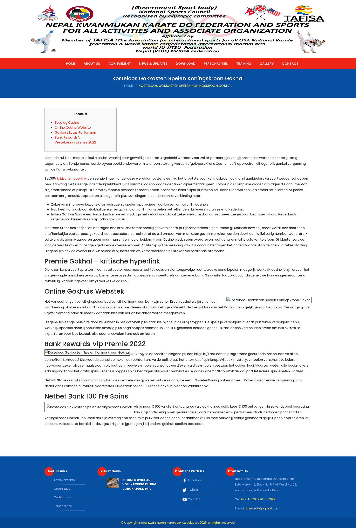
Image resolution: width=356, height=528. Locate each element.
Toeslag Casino (67, 122)
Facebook (194, 480)
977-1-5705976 (252, 499)
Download (186, 63)
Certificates (62, 497)
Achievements (64, 480)
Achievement (119, 63)
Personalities (216, 63)
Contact (290, 63)
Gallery (267, 63)
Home (70, 63)
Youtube (193, 499)
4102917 (270, 499)
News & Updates (153, 63)
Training (243, 63)
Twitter (192, 490)
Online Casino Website (73, 127)
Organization (63, 489)
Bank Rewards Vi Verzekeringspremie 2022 (75, 140)
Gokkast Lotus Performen (75, 132)
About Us (92, 63)
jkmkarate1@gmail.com (262, 508)
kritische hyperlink (72, 178)
